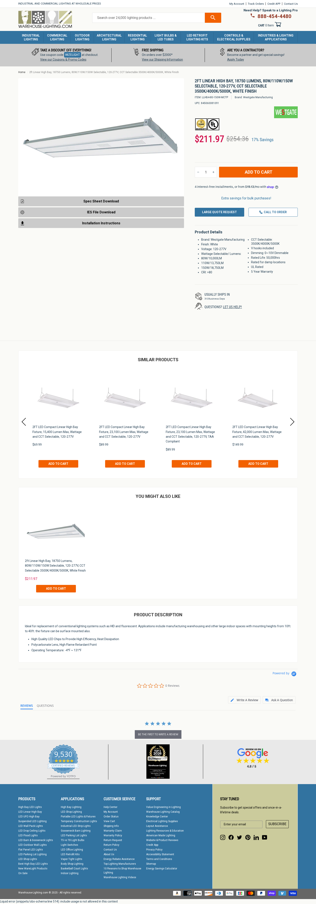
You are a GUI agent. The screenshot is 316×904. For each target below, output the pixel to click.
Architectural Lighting (109, 37)
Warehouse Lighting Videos (120, 877)
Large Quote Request (219, 212)
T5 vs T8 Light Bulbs (72, 840)
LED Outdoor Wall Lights (32, 844)
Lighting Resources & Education (165, 830)
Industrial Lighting (31, 37)
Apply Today (235, 59)
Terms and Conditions (159, 859)
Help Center (110, 807)
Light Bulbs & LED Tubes (166, 37)
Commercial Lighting (57, 37)
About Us (109, 854)
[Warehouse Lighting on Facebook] (231, 837)
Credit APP (273, 3)
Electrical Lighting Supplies (162, 821)
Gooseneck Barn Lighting (76, 830)
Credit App (152, 844)
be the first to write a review (158, 734)
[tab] (244, 700)
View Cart (109, 821)
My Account (236, 3)
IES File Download (101, 212)
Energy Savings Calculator (161, 868)
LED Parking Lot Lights (74, 835)
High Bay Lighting (71, 807)
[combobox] (148, 18)
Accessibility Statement (160, 854)
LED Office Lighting (72, 849)
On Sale (23, 873)
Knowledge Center (157, 816)
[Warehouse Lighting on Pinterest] (247, 837)
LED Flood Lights (28, 835)
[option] (65, 55)
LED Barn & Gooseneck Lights (35, 840)
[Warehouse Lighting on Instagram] (222, 837)
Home (21, 72)
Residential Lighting (137, 37)
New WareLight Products (32, 868)
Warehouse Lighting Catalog (163, 811)
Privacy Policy (154, 849)
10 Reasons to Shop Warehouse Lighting (122, 870)
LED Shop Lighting (71, 811)
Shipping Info (111, 826)
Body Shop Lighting (72, 863)
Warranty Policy (113, 835)
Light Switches (69, 844)
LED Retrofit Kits (70, 854)
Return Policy (111, 844)
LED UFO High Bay (29, 816)
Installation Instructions (101, 223)
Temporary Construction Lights (79, 821)
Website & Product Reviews (162, 840)
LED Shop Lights (27, 859)
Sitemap (151, 863)
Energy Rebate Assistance (119, 859)
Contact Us (291, 3)
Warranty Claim (113, 830)
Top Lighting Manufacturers (120, 863)
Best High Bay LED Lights (33, 863)
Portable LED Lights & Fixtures (78, 816)
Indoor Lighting (69, 873)
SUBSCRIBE (277, 824)
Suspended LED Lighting (32, 821)
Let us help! (232, 307)
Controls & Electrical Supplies (233, 37)
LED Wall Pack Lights (30, 826)
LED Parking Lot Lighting (32, 854)
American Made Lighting (160, 835)
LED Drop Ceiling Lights (31, 830)
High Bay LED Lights (30, 807)
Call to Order (275, 212)
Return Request (113, 840)
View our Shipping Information (162, 59)
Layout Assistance (157, 826)
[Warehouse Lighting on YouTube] (264, 837)
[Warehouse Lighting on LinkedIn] (256, 837)
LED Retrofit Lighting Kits (197, 37)
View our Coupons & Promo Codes (63, 59)
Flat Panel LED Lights (30, 849)
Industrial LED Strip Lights (76, 826)
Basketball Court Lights (74, 868)
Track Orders (256, 3)
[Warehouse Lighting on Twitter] (239, 837)
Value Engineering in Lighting (163, 807)
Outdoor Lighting (82, 37)
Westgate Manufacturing (258, 97)
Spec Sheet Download (101, 201)
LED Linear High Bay (30, 811)
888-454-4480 (274, 16)
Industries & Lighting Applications (275, 37)
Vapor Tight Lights (71, 859)
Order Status (111, 816)
